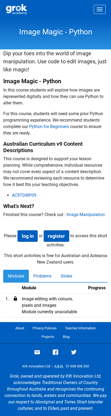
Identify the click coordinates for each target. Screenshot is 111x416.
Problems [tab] (42, 276)
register (56, 236)
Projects (47, 337)
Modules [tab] (16, 276)
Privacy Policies (45, 328)
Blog (66, 337)
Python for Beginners (49, 126)
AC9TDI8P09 (24, 195)
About (19, 328)
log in (28, 236)
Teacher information (80, 328)
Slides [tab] (66, 276)
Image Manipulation (86, 214)
